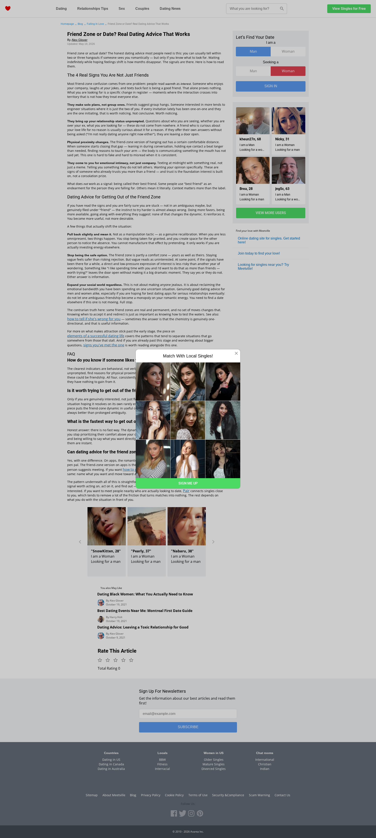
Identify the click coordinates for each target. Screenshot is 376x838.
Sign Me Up (188, 483)
